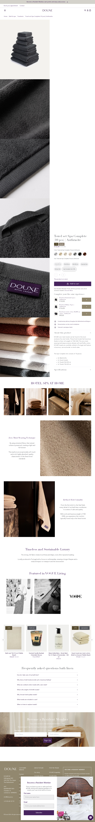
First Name (17, 730)
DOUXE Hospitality (54, 772)
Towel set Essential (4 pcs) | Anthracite (67, 298)
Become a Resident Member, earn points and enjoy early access (46, 2)
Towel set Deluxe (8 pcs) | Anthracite (66, 305)
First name (27, 793)
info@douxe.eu (8, 797)
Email (25, 802)
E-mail (50, 730)
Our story (37, 772)
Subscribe (39, 812)
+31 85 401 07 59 (9, 801)
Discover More (68, 290)
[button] (5, 10)
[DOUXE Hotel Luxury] (47, 10)
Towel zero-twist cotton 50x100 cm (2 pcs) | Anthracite (69, 312)
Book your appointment (11, 5)
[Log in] (88, 10)
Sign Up (47, 740)
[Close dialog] (91, 778)
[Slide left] (92, 640)
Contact (22, 5)
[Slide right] (3, 640)
